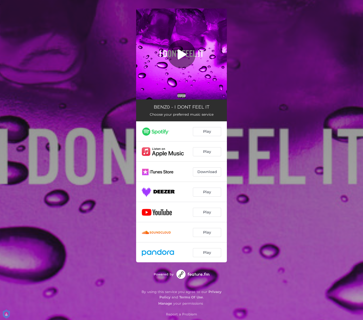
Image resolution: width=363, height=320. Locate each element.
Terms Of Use (191, 297)
